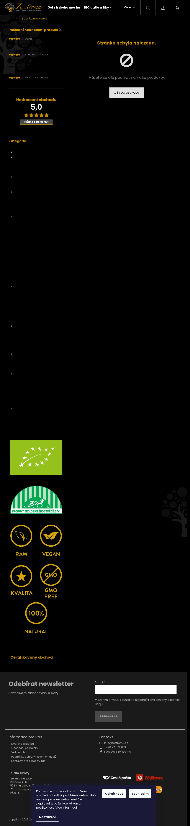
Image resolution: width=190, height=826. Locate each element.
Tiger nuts (24, 316)
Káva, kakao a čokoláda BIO (31, 326)
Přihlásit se (108, 716)
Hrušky (22, 271)
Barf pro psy (22, 428)
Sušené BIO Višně (29, 251)
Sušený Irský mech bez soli (35, 212)
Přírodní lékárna (24, 399)
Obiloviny (24, 359)
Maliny (22, 281)
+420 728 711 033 (115, 747)
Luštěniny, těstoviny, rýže (30, 374)
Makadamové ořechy (31, 301)
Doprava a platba (22, 744)
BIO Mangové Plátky (30, 227)
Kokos (21, 261)
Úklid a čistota (27, 424)
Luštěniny (24, 379)
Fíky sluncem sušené (32, 187)
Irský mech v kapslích (31, 197)
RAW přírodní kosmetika (29, 403)
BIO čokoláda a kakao (31, 336)
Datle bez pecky (29, 172)
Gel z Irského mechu (27, 147)
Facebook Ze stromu (117, 752)
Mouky (22, 369)
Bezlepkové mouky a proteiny (37, 364)
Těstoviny (24, 384)
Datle (21, 157)
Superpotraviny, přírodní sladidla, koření (35, 342)
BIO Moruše (25, 236)
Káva (21, 331)
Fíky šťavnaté (27, 182)
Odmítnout (114, 794)
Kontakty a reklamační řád (28, 761)
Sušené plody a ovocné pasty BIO (35, 217)
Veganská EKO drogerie (29, 408)
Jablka (22, 276)
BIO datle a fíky (24, 152)
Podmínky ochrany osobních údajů (33, 757)
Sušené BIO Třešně (30, 241)
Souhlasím (140, 794)
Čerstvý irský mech (26, 192)
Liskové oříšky (26, 296)
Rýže (21, 389)
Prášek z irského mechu (33, 207)
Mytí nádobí (25, 414)
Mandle (22, 306)
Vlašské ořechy (27, 321)
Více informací (66, 807)
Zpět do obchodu (126, 93)
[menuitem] (64, 7)
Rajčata (22, 256)
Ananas (22, 222)
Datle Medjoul (27, 167)
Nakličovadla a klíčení (27, 349)
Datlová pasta (28, 162)
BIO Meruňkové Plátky (31, 232)
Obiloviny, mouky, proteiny (31, 354)
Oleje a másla (23, 394)
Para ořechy (25, 311)
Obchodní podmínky (24, 748)
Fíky (20, 177)
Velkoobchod (19, 752)
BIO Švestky (25, 246)
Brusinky (23, 266)
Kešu (21, 291)
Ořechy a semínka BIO (28, 286)
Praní (21, 419)
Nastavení (47, 817)
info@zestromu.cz (116, 743)
